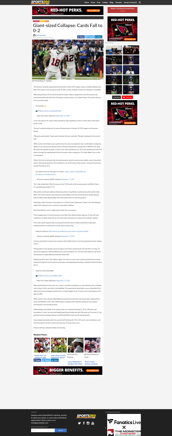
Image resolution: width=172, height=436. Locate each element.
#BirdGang (65, 231)
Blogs (111, 2)
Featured (42, 21)
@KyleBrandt (81, 171)
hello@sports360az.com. (40, 423)
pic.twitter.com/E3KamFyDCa (46, 174)
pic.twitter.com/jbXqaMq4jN (51, 111)
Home (87, 2)
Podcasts (118, 2)
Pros (98, 2)
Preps (93, 2)
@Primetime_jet (54, 231)
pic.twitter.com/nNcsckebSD (78, 231)
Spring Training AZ (130, 2)
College (105, 2)
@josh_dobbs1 (70, 171)
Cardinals (36, 21)
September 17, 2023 (63, 116)
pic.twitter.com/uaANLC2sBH (52, 276)
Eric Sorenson (41, 35)
